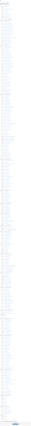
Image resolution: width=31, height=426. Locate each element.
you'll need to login (18, 423)
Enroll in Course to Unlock (15, 424)
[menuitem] (0, 1)
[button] (0, 0)
